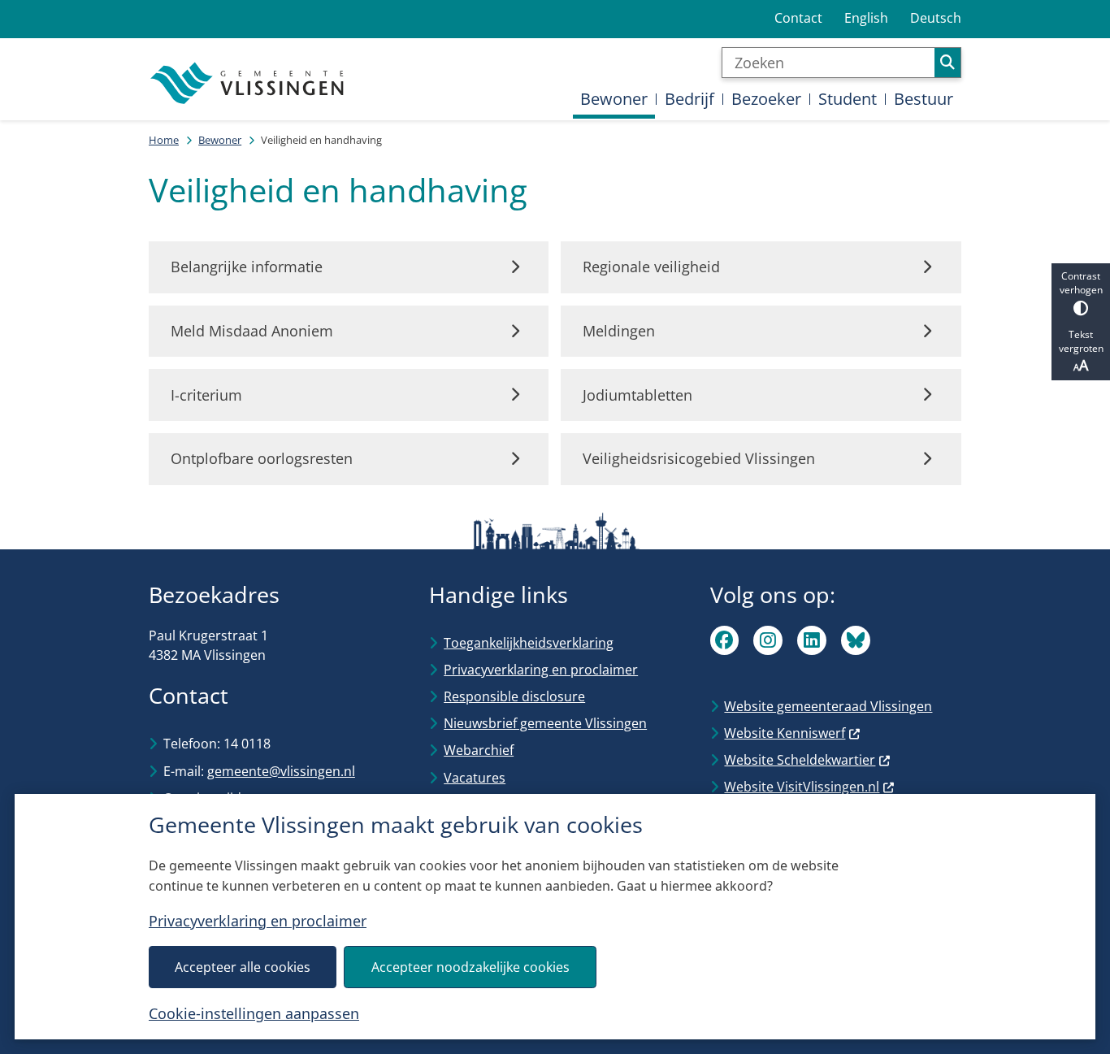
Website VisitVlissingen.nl (801, 787)
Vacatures (474, 778)
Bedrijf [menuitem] (689, 99)
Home (164, 139)
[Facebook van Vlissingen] (724, 640)
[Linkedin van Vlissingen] (811, 640)
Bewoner (219, 139)
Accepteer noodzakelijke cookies (470, 967)
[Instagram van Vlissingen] (768, 640)
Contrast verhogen (1081, 283)
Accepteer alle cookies (242, 967)
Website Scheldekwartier (799, 760)
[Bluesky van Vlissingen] (855, 640)
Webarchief (479, 750)
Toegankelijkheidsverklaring (529, 643)
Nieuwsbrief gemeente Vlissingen (545, 723)
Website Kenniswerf (784, 733)
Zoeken (947, 62)
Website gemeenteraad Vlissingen (828, 706)
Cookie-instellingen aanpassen (254, 1013)
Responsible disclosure (514, 696)
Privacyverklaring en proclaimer (257, 920)
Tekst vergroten (1081, 341)
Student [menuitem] (847, 99)
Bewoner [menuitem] (614, 99)
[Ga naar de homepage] (249, 83)
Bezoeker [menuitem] (766, 99)
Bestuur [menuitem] (923, 99)
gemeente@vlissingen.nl (281, 771)
